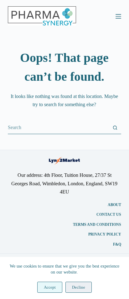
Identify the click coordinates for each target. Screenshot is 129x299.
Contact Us (108, 214)
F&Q (117, 244)
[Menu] (118, 16)
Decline (78, 287)
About (114, 205)
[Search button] (115, 128)
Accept (50, 287)
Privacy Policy (104, 234)
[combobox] (58, 127)
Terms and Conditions (97, 224)
